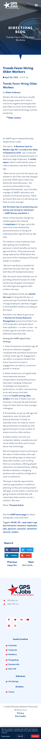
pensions (12, 528)
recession (21, 528)
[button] (36, 5)
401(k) (14, 522)
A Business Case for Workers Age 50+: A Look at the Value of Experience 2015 (20, 149)
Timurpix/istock (16, 505)
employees (10, 224)
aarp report (27, 522)
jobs (5, 528)
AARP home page (18, 514)
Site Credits (20, 716)
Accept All (35, 736)
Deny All (20, 736)
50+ (19, 522)
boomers (22, 525)
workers (15, 532)
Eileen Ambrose (13, 92)
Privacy (20, 713)
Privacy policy (5, 736)
